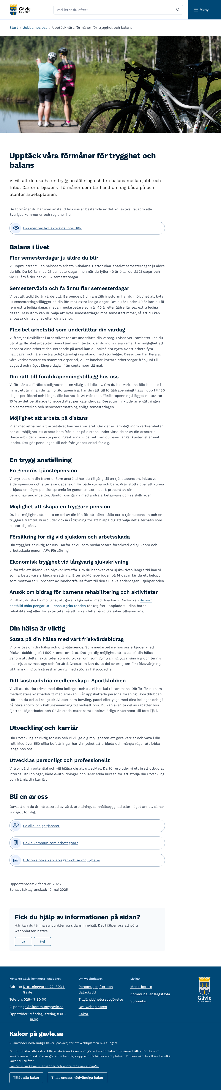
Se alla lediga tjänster (41, 826)
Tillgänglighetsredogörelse (101, 999)
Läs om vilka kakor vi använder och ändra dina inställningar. (54, 1066)
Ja (23, 941)
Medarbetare (141, 987)
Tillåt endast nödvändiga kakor (77, 1078)
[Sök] (178, 9)
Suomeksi (138, 1001)
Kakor (83, 1014)
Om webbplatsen (93, 1007)
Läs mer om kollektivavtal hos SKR (52, 228)
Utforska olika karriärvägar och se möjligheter (61, 860)
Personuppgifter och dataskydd (96, 989)
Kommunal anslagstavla (150, 994)
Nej (42, 941)
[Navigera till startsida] (19, 10)
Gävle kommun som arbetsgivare (50, 843)
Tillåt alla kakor (26, 1078)
